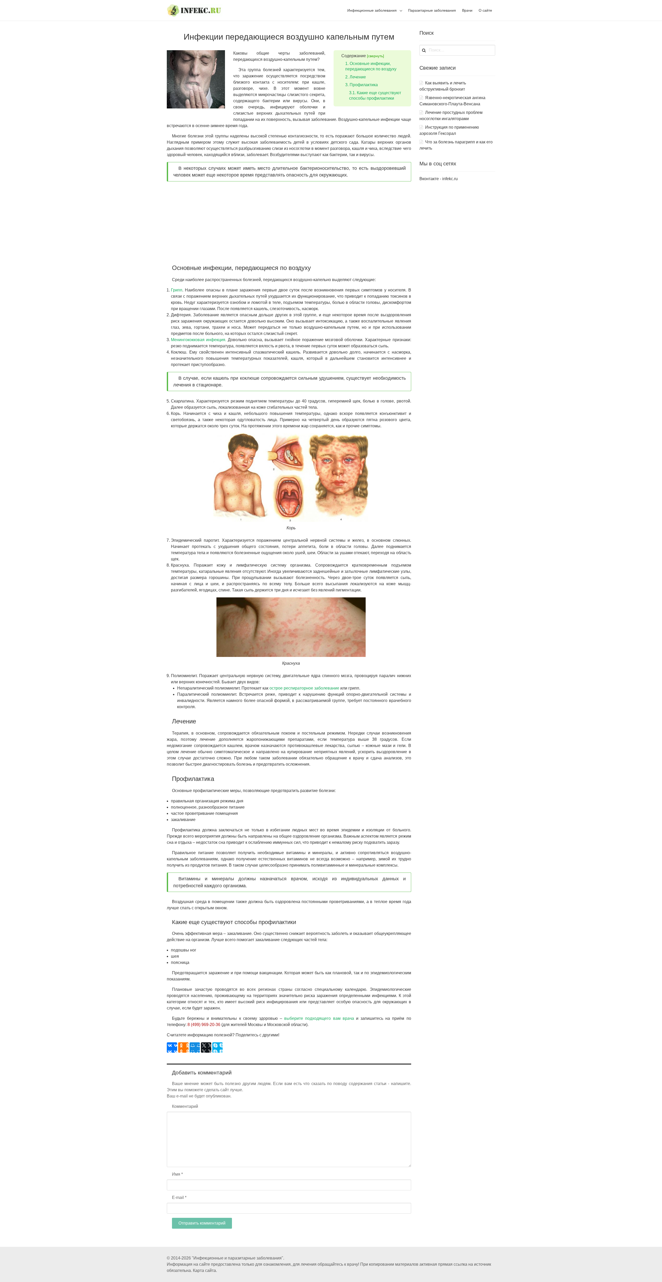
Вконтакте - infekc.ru (438, 179)
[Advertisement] (289, 224)
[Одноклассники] (183, 1047)
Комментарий (185, 1106)
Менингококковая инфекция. (198, 340)
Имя (177, 1174)
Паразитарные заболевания (432, 10)
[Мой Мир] (195, 1047)
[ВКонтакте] (172, 1047)
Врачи (467, 10)
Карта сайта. (205, 1270)
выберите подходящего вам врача (319, 1018)
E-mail (179, 1197)
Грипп (176, 290)
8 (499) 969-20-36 (203, 1024)
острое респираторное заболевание (304, 688)
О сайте (485, 10)
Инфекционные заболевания (372, 10)
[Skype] (217, 1047)
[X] (206, 1047)
